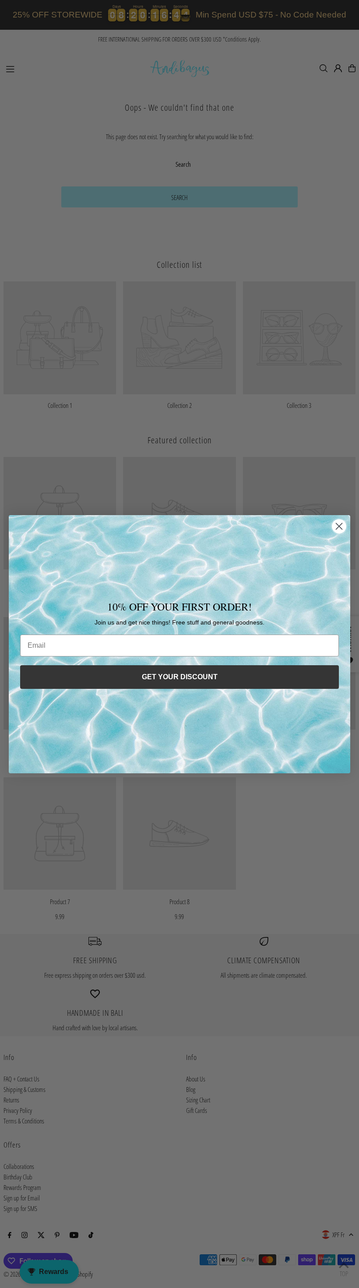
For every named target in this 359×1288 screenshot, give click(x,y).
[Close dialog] (339, 526)
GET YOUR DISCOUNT (180, 677)
